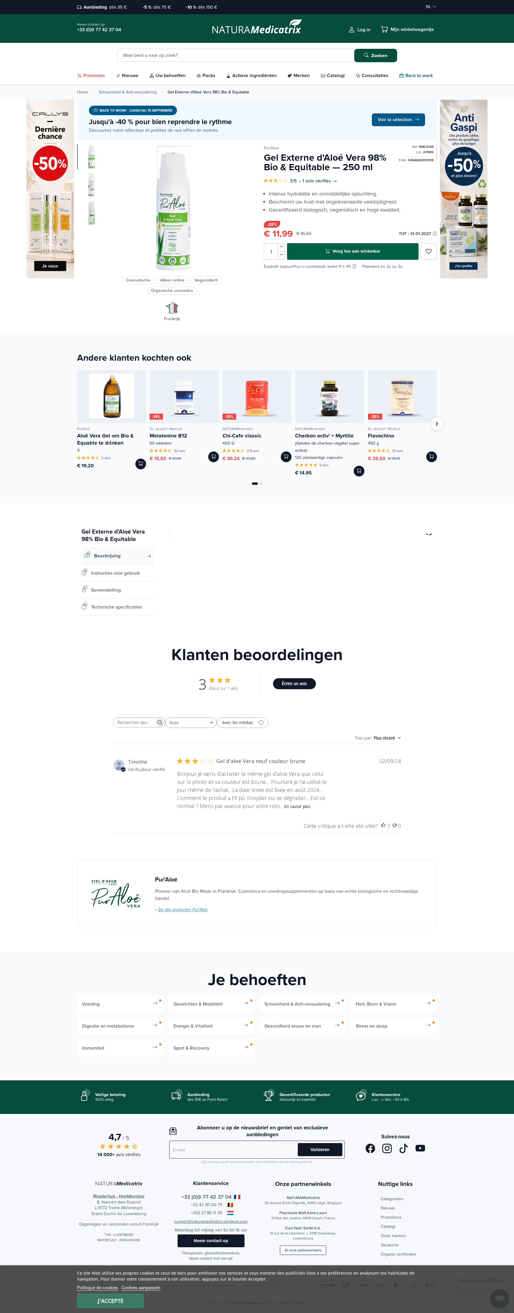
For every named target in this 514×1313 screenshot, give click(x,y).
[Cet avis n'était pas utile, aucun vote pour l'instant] (394, 826)
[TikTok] (403, 1149)
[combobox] (191, 723)
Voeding (91, 1004)
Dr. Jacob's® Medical (166, 428)
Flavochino (381, 436)
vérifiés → (326, 181)
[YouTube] (420, 1149)
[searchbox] (133, 722)
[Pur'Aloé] (116, 893)
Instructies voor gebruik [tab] (115, 573)
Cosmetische (138, 280)
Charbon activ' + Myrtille (327, 442)
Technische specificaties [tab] (116, 607)
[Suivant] (437, 423)
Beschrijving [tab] (107, 555)
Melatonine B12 (168, 436)
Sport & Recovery (191, 1048)
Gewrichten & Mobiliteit (197, 1004)
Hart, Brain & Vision (376, 1004)
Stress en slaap (371, 1026)
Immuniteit (93, 1048)
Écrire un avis (294, 683)
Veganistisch (206, 280)
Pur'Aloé (271, 148)
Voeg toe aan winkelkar (355, 251)
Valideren (320, 1149)
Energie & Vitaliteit (193, 1026)
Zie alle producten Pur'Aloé (183, 909)
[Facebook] (370, 1149)
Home (82, 92)
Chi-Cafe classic (241, 436)
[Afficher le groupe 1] (255, 483)
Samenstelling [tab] (106, 590)
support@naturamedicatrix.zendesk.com (210, 1221)
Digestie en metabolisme (108, 1026)
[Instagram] (387, 1149)
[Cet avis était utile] (383, 826)
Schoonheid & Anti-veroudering (128, 92)
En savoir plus (297, 806)
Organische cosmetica (172, 290)
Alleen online (172, 280)
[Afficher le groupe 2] (261, 483)
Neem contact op (211, 1240)
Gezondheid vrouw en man (292, 1026)
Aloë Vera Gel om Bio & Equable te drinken (105, 439)
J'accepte (110, 1300)
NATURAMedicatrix (237, 428)
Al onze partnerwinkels (303, 1250)
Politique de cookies (97, 1287)
